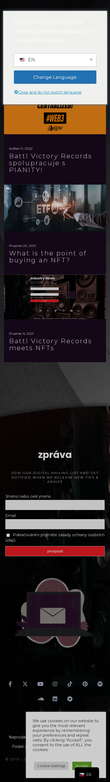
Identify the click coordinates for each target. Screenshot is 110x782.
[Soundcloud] (40, 699)
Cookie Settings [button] (51, 766)
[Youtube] (40, 684)
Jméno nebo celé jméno (28, 496)
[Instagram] (55, 684)
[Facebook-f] (10, 684)
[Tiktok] (69, 684)
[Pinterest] (84, 684)
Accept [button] (82, 766)
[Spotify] (99, 684)
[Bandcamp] (69, 699)
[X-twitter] (25, 684)
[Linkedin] (55, 699)
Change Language (55, 77)
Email (10, 515)
